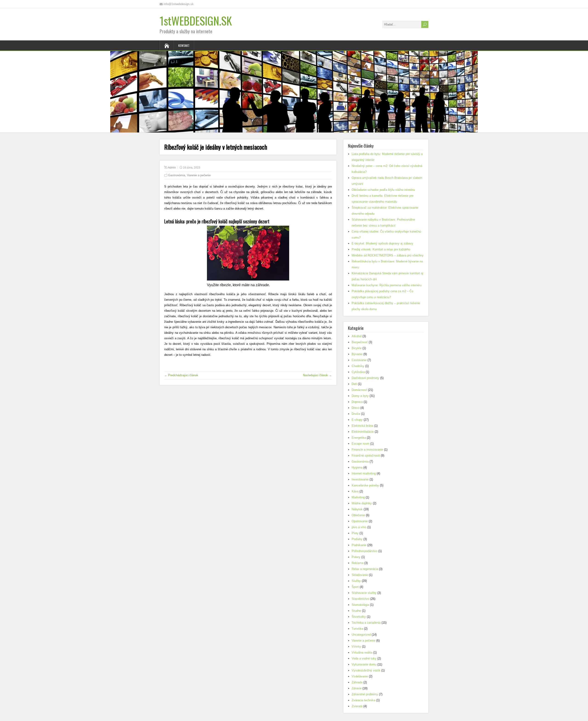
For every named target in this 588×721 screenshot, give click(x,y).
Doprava (357, 402)
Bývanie (357, 354)
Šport (355, 587)
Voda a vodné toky (364, 658)
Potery (356, 557)
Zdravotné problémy (365, 694)
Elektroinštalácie (363, 431)
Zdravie (357, 688)
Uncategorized (361, 634)
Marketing (358, 497)
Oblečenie (358, 515)
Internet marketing (364, 473)
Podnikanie (359, 545)
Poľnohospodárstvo (364, 551)
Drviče (356, 413)
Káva (355, 491)
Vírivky (356, 646)
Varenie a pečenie (199, 175)
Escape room (360, 443)
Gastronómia (176, 175)
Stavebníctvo (360, 598)
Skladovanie (360, 575)
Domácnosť (359, 390)
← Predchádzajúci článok (181, 375)
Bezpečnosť (360, 342)
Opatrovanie (360, 521)
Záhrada (357, 682)
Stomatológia (360, 604)
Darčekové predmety (365, 378)
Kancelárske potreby (365, 485)
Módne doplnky (362, 503)
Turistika (357, 628)
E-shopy (357, 419)
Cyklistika (358, 372)
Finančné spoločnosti (366, 455)
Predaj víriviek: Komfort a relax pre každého (381, 249)
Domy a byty (360, 396)
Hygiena (357, 467)
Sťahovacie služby (364, 593)
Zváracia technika (363, 700)
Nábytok (357, 509)
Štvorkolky (359, 616)
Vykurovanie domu (364, 664)
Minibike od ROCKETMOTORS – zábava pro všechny (388, 255)
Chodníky (358, 366)
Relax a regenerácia (365, 569)
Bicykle (357, 348)
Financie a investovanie (367, 449)
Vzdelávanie (360, 676)
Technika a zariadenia (366, 622)
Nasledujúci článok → (317, 375)
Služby (356, 581)
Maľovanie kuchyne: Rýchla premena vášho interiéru (386, 285)
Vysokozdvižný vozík (366, 670)
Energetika (359, 437)
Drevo (355, 408)
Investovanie (360, 479)
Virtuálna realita (362, 652)
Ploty (355, 533)
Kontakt (183, 45)
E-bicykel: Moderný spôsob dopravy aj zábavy (382, 243)
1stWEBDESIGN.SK (196, 20)
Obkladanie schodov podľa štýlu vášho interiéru (383, 189)
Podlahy (357, 539)
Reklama (357, 563)
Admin (172, 167)
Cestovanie (359, 360)
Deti (354, 384)
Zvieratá (357, 706)
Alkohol (357, 336)
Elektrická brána (362, 425)
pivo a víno (359, 527)
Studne (356, 610)
